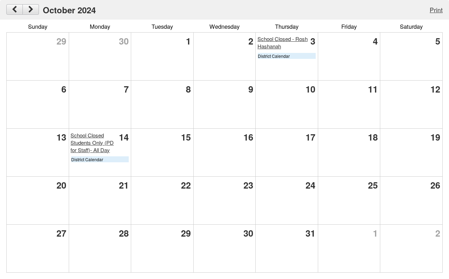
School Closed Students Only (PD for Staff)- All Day (92, 142)
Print (436, 9)
